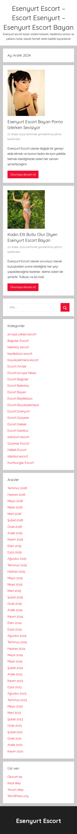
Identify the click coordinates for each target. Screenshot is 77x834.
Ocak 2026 (14, 527)
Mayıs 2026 (15, 501)
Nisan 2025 (14, 584)
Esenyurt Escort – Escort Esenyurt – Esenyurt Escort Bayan (38, 17)
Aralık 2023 (14, 674)
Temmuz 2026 (17, 488)
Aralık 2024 (14, 610)
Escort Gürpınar (18, 418)
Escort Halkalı (16, 424)
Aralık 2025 (14, 533)
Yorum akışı (15, 789)
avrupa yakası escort (21, 334)
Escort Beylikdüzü (20, 398)
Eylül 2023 (14, 687)
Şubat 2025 (15, 597)
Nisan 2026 (15, 507)
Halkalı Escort (16, 450)
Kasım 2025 (15, 539)
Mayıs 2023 (15, 706)
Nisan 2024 (14, 661)
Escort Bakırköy (18, 385)
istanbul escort (17, 456)
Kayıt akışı (14, 783)
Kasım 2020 (15, 751)
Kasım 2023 (15, 681)
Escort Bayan (16, 392)
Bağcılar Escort (18, 341)
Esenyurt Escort (38, 820)
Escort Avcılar (17, 366)
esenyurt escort (18, 437)
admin (58, 134)
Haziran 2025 (16, 571)
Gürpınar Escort (18, 443)
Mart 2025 (14, 591)
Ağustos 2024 (16, 636)
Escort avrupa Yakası (21, 373)
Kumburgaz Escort (20, 463)
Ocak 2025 (14, 603)
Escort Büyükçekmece (23, 405)
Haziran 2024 (16, 648)
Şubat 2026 (15, 520)
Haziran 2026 (16, 494)
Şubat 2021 (15, 732)
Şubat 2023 (15, 719)
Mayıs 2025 (15, 578)
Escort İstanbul (17, 430)
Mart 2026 (14, 514)
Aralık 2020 (15, 745)
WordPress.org (17, 796)
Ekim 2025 (14, 546)
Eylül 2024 (14, 629)
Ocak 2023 (14, 725)
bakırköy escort (18, 347)
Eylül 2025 (14, 552)
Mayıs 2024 (15, 655)
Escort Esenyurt (18, 411)
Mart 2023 (14, 713)
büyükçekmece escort (22, 360)
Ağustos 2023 (16, 693)
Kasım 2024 (15, 616)
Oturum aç (14, 777)
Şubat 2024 (15, 668)
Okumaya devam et (23, 174)
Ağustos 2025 (16, 558)
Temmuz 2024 (17, 642)
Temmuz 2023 (17, 700)
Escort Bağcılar (18, 379)
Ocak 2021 (14, 738)
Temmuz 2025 (17, 565)
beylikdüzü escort (19, 353)
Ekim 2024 (14, 623)
